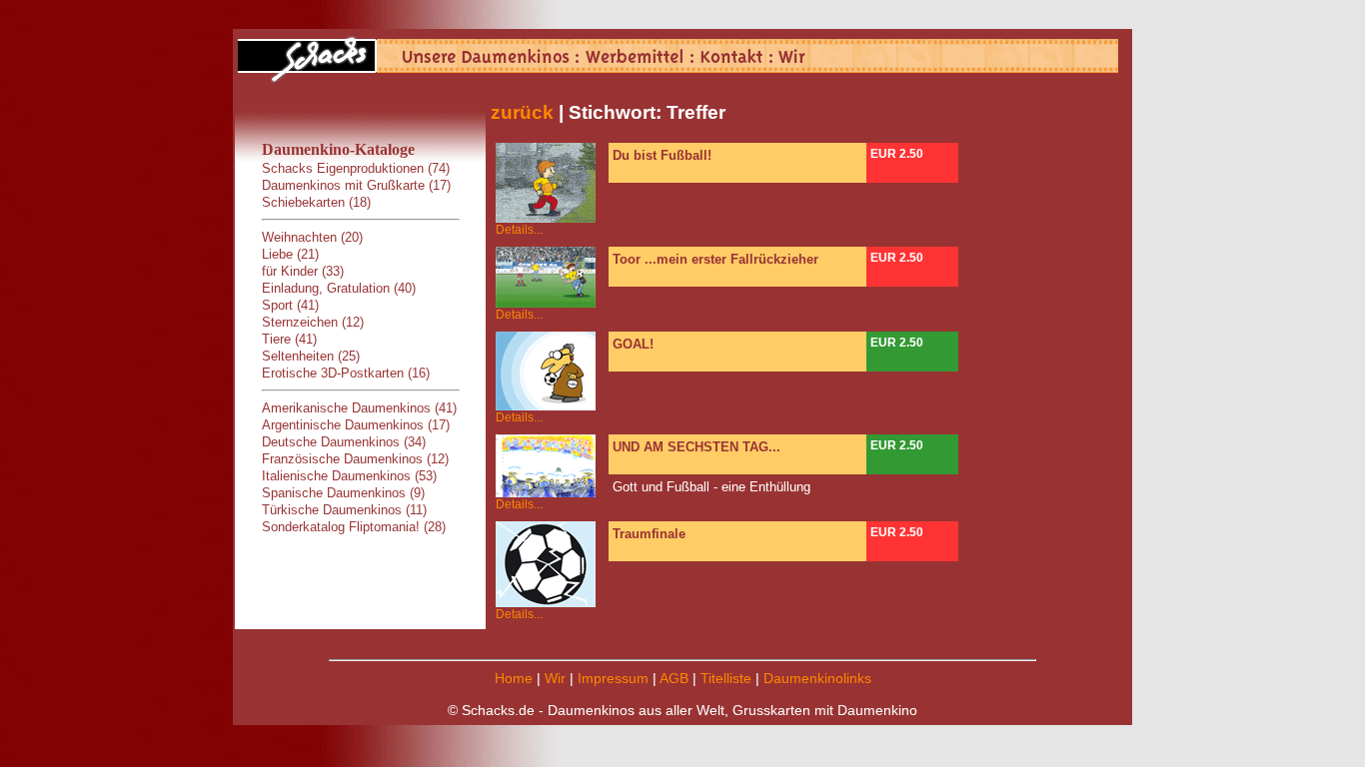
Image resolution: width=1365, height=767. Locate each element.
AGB (674, 678)
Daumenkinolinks (817, 678)
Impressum (613, 678)
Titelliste (725, 678)
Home (514, 678)
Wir (555, 678)
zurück (522, 112)
